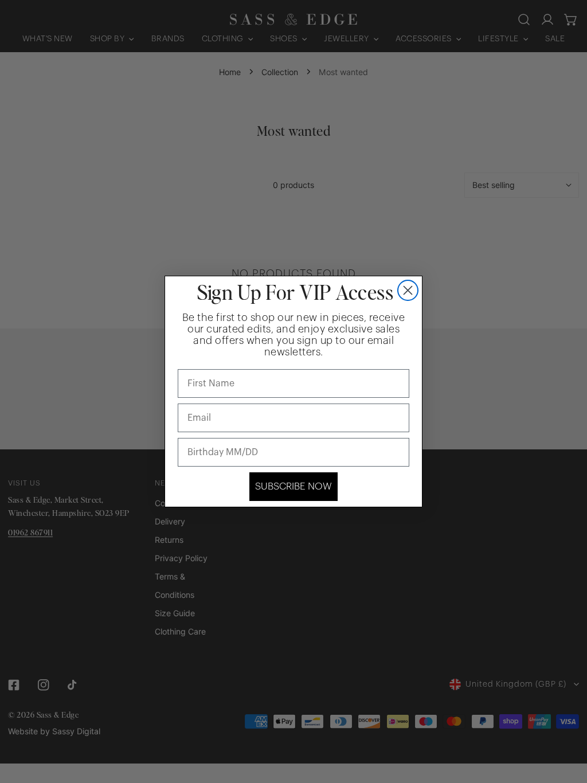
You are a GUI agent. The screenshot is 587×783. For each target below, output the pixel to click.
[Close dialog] (408, 290)
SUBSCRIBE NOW (293, 486)
